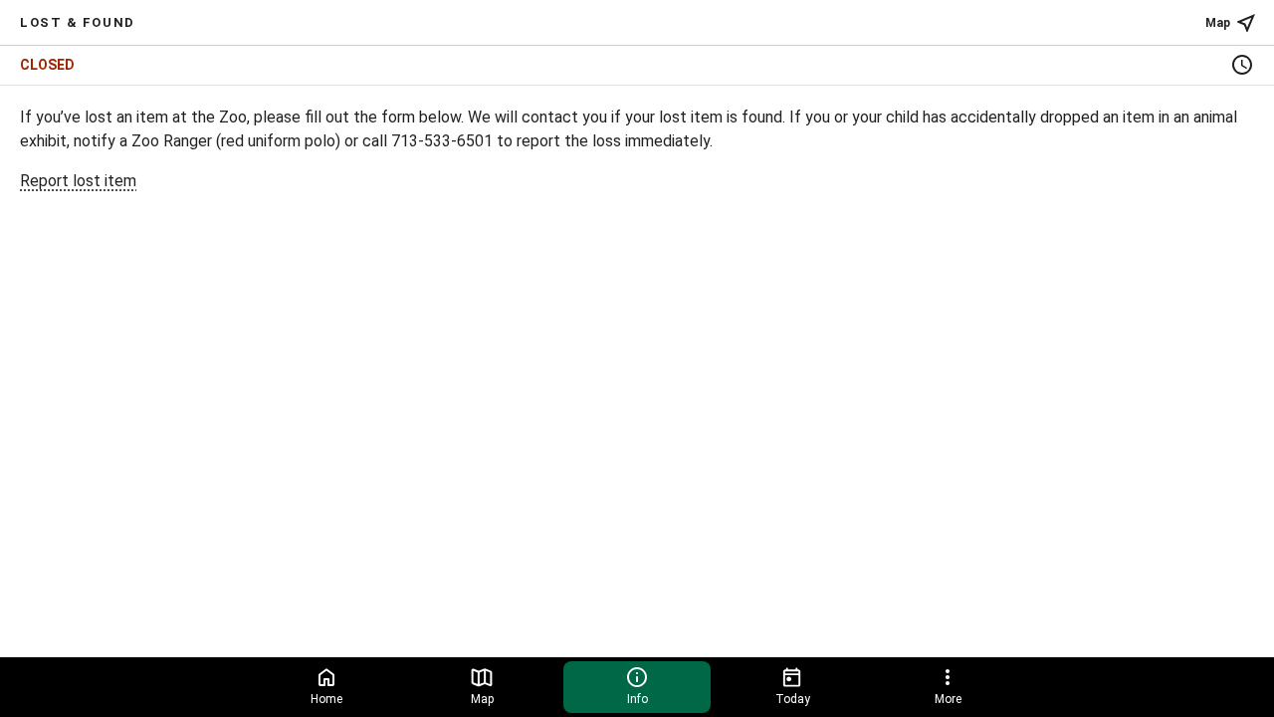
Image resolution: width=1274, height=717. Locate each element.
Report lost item (78, 180)
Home (326, 699)
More (948, 699)
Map (1217, 23)
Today (792, 699)
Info (637, 699)
